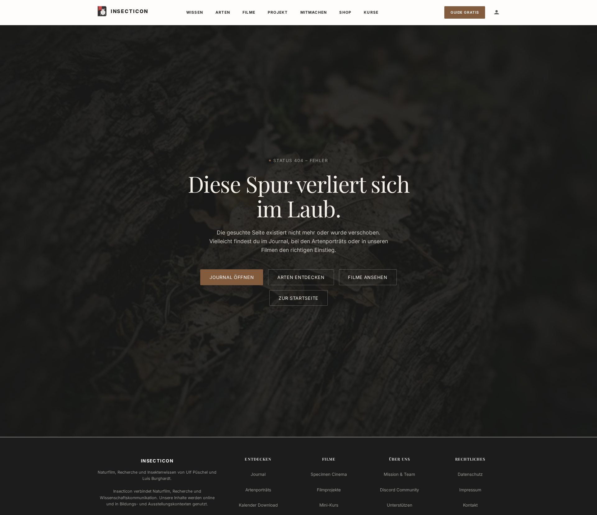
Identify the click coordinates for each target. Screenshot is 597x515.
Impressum (470, 489)
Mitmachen (313, 12)
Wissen (194, 12)
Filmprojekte (329, 489)
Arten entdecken (301, 277)
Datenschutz (470, 474)
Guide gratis (465, 12)
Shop (345, 12)
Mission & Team (399, 474)
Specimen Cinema (329, 474)
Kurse (371, 12)
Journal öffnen (232, 277)
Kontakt (470, 505)
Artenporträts (258, 489)
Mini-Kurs (328, 505)
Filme (249, 12)
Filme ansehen (367, 277)
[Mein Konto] (497, 12)
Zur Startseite (298, 298)
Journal (258, 474)
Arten (222, 12)
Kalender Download (258, 505)
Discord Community (399, 489)
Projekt (278, 12)
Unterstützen (399, 505)
